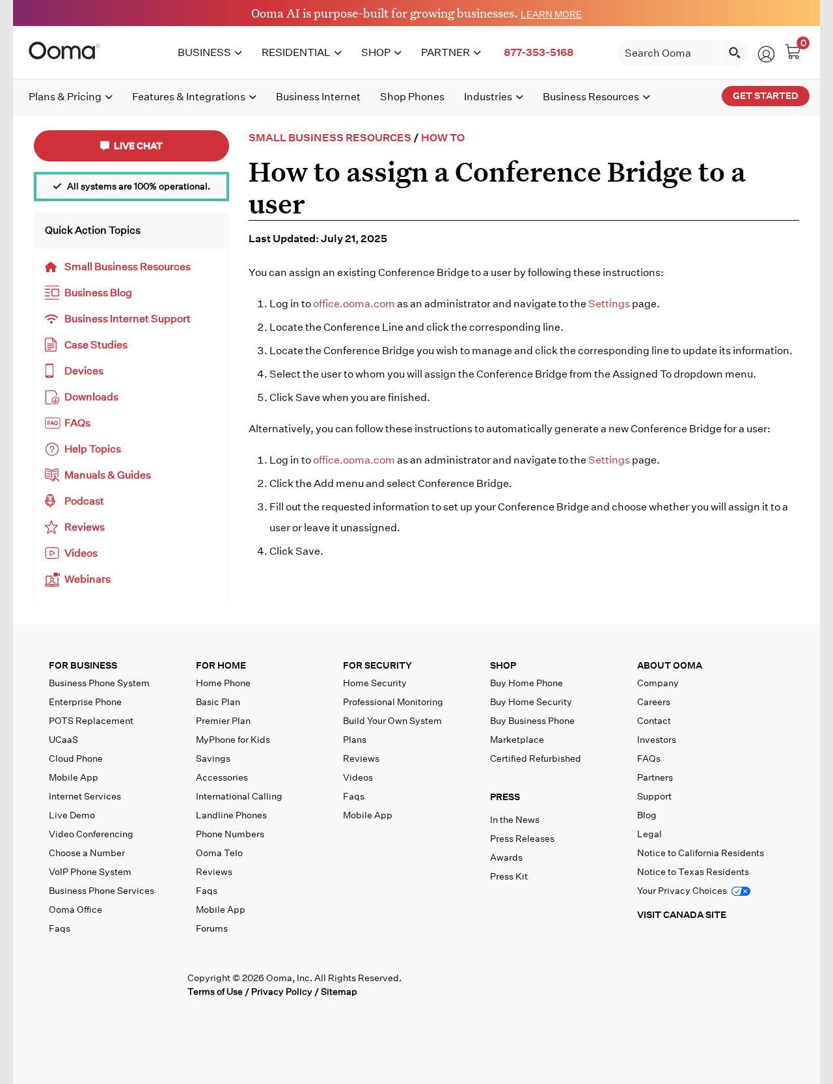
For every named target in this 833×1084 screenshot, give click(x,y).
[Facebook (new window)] (59, 984)
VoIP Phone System (90, 872)
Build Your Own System (392, 721)
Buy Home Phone (526, 683)
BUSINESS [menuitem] (204, 52)
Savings (213, 758)
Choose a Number (87, 853)
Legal (649, 834)
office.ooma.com (354, 304)
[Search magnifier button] (735, 53)
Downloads (91, 397)
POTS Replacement (91, 721)
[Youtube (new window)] (139, 984)
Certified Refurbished (535, 758)
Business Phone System (99, 683)
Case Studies (96, 345)
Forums (212, 928)
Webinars (87, 579)
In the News (514, 820)
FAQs (77, 423)
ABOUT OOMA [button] (669, 665)
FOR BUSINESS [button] (83, 665)
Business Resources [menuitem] (591, 96)
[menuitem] (538, 52)
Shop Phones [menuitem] (412, 96)
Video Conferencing (91, 834)
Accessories (222, 777)
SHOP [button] (503, 665)
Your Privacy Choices (683, 890)
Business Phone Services (101, 890)
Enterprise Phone (85, 702)
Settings (609, 304)
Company (658, 683)
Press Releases (522, 838)
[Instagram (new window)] (166, 984)
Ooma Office (75, 909)
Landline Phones (231, 815)
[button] (561, 800)
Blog (647, 815)
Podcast (84, 501)
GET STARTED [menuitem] (766, 96)
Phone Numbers (230, 834)
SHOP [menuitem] (375, 52)
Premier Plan (223, 721)
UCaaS (63, 739)
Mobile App (73, 777)
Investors (656, 739)
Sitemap (339, 991)
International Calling (239, 796)
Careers (653, 702)
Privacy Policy (281, 991)
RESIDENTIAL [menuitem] (296, 52)
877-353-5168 (538, 52)
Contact (654, 721)
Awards (506, 857)
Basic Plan (218, 702)
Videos (81, 553)
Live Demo (72, 815)
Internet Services (85, 796)
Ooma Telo (219, 853)
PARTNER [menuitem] (445, 52)
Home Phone (223, 683)
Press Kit (509, 876)
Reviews (84, 527)
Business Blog (98, 292)
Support (654, 796)
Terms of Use (215, 991)
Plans (354, 739)
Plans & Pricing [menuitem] (65, 96)
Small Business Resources (127, 266)
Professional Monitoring (393, 702)
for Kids (233, 739)
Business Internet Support (127, 319)
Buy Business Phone (532, 721)
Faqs (59, 928)
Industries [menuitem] (488, 96)
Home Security (375, 683)
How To (443, 138)
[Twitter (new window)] (86, 984)
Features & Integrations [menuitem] (188, 96)
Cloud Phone (76, 758)
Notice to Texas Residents (693, 872)
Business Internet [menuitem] (318, 96)
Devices (83, 371)
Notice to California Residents (700, 853)
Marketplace (517, 739)
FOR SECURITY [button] (377, 665)
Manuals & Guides (107, 475)
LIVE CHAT (137, 146)
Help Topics (92, 449)
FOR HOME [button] (221, 665)
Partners (655, 777)
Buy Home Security (531, 702)
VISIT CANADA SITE (681, 915)
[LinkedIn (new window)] (113, 984)
